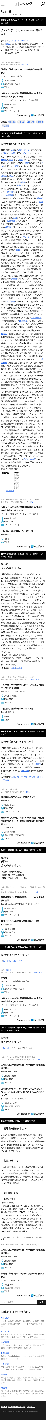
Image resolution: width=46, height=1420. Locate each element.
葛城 (17, 166)
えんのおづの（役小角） (19, 40)
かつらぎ (21, 122)
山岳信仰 (11, 301)
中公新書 (5, 126)
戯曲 (8, 44)
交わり (26, 237)
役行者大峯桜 (29, 459)
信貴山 (4, 334)
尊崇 (21, 160)
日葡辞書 (39, 122)
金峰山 (18, 250)
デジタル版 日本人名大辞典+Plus (14, 947)
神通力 (4, 176)
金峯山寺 (15, 777)
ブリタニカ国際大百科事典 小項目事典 (16, 1028)
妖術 (23, 182)
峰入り (40, 777)
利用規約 (4, 1407)
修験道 (4, 160)
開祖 (11, 160)
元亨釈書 (23, 321)
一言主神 (9, 192)
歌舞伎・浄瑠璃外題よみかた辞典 (14, 850)
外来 (41, 202)
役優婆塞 (11, 221)
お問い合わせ (31, 1407)
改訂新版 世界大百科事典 (12, 133)
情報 (23, 64)
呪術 (5, 153)
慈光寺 (32, 777)
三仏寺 (24, 777)
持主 (11, 176)
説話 (15, 218)
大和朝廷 (9, 195)
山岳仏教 (30, 122)
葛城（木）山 (24, 150)
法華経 (14, 279)
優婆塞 (8, 227)
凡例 (26, 64)
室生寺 (6, 780)
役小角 (26, 153)
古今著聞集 (36, 317)
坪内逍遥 (12, 122)
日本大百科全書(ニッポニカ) (12, 554)
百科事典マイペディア (10, 731)
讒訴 (19, 185)
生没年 (14, 153)
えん (33, 153)
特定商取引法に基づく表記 (16, 1407)
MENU (3, 4)
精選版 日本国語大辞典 (10, 20)
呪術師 (40, 198)
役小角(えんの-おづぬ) (13, 961)
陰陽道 (13, 668)
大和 (12, 150)
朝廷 (27, 163)
